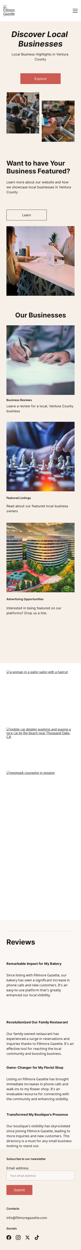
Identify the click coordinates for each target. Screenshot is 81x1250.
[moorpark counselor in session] (40, 802)
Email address (17, 1168)
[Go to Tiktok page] (36, 1237)
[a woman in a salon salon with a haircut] (40, 697)
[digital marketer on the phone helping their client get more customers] (40, 889)
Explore (40, 79)
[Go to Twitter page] (27, 1237)
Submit (19, 1190)
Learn (26, 215)
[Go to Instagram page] (18, 1237)
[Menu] (75, 11)
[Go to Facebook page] (8, 1237)
